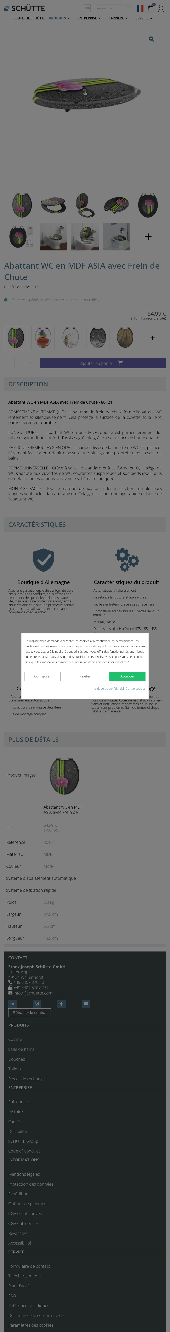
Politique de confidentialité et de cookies (119, 689)
